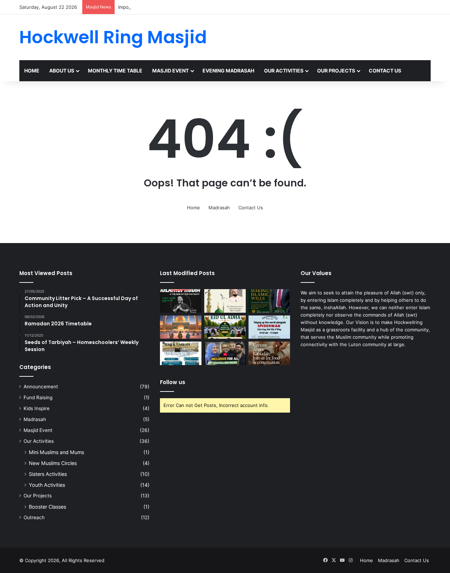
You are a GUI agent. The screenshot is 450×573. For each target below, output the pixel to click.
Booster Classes (47, 507)
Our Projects (336, 71)
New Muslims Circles (53, 463)
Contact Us (385, 71)
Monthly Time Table (115, 71)
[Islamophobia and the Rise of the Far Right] (180, 301)
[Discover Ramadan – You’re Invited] (269, 353)
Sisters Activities (48, 474)
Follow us (172, 382)
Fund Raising (38, 397)
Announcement (41, 386)
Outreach (34, 517)
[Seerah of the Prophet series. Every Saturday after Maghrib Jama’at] (225, 301)
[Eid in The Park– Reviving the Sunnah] (225, 327)
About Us (61, 71)
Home (31, 71)
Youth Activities (47, 485)
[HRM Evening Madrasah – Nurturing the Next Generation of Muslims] (180, 327)
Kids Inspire (37, 408)
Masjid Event (170, 71)
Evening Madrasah (228, 71)
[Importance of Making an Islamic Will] (269, 301)
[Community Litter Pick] (269, 327)
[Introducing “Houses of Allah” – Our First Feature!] (225, 353)
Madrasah (219, 207)
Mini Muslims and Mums (56, 452)
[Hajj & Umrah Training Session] (180, 353)
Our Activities (283, 71)
